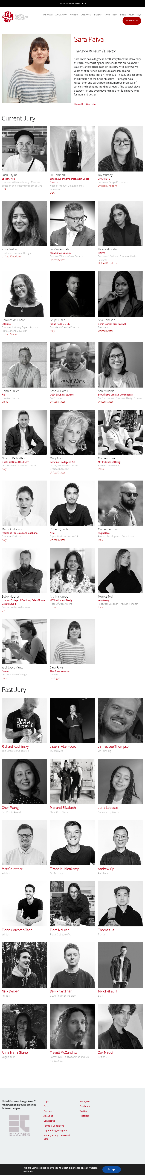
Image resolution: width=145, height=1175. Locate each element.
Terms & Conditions (54, 1125)
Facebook (85, 1106)
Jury (107, 14)
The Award (48, 14)
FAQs (139, 14)
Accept (111, 1169)
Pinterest (84, 1115)
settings (28, 1171)
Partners (48, 1111)
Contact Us (49, 1120)
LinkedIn (79, 104)
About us (48, 1115)
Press (123, 14)
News (115, 14)
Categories (86, 14)
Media (131, 14)
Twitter (83, 1111)
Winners (74, 14)
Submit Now (132, 20)
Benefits (98, 14)
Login (46, 1101)
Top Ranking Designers (55, 1130)
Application (61, 14)
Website (91, 104)
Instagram (85, 1101)
